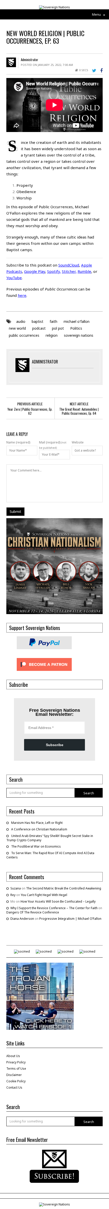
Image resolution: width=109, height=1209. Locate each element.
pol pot (58, 328)
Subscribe (54, 745)
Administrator (29, 59)
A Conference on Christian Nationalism (39, 829)
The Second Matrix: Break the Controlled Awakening (63, 888)
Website (78, 442)
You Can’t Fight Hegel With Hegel (44, 895)
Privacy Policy (16, 1062)
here (22, 295)
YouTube (14, 277)
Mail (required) (49, 442)
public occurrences (24, 335)
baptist (37, 321)
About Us (13, 1056)
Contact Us (14, 1087)
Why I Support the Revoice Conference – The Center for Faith (54, 908)
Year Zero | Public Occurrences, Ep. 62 (29, 411)
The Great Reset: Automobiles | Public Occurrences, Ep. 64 (79, 411)
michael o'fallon (76, 321)
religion (52, 335)
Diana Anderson (22, 918)
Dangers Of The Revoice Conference (32, 912)
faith (53, 321)
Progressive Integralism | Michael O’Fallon (70, 918)
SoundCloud (68, 265)
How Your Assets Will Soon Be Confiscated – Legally (58, 901)
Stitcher (69, 271)
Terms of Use (16, 1068)
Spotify (53, 271)
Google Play (34, 271)
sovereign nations (78, 335)
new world (17, 328)
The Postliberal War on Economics (36, 846)
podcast (39, 328)
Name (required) (18, 442)
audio (20, 321)
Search (88, 793)
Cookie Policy (16, 1081)
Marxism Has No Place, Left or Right (37, 823)
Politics (76, 328)
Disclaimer (14, 1075)
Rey (12, 895)
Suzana (15, 888)
